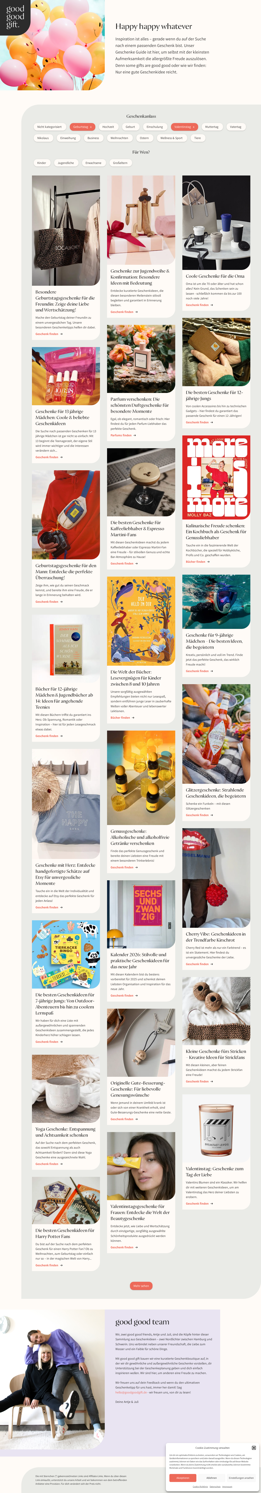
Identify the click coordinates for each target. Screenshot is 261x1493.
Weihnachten (119, 138)
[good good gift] (15, 18)
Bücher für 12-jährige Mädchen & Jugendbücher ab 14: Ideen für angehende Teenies (64, 698)
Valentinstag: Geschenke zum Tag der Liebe (214, 1172)
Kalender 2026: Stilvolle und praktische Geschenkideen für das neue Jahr (140, 961)
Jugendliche (66, 163)
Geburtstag (80, 127)
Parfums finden (123, 435)
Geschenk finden (49, 334)
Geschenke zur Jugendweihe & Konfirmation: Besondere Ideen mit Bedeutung (140, 277)
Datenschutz (215, 1486)
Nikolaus (43, 138)
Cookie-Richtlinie (200, 1486)
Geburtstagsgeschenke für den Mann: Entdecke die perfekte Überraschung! (66, 572)
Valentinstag (183, 127)
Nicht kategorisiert (49, 127)
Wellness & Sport (172, 138)
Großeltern (120, 163)
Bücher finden (198, 561)
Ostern (144, 138)
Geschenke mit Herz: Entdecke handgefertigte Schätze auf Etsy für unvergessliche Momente (65, 874)
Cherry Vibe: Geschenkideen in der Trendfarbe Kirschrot (216, 937)
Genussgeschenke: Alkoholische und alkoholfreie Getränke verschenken (140, 837)
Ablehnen (211, 1477)
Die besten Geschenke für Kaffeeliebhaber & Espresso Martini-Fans (137, 529)
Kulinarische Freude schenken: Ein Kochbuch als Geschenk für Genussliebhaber (216, 532)
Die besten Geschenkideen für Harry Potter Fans (65, 1234)
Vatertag (235, 127)
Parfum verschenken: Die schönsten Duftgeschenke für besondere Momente (140, 405)
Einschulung (155, 127)
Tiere (197, 138)
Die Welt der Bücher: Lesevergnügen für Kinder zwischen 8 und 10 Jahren (136, 678)
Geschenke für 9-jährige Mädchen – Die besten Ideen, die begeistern (214, 641)
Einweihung (68, 138)
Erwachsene (93, 163)
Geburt (130, 127)
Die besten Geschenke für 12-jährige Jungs (214, 396)
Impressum (227, 1486)
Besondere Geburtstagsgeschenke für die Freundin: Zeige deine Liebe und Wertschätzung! (65, 301)
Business (93, 138)
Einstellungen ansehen (241, 1477)
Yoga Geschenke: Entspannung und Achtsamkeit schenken (66, 1132)
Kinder (41, 163)
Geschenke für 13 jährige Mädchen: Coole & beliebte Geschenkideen (62, 418)
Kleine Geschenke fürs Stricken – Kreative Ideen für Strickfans (216, 1054)
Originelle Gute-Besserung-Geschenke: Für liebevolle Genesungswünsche (138, 1089)
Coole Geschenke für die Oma (215, 276)
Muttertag (211, 127)
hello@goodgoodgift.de (131, 1392)
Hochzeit (108, 127)
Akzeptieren (182, 1477)
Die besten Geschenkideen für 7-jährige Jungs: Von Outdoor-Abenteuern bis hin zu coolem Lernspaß (65, 1004)
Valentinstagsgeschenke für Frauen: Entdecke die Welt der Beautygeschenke (140, 1213)
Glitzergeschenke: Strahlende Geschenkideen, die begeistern (216, 793)
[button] (254, 1448)
